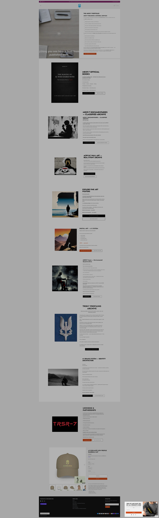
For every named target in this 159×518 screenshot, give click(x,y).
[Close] (156, 503)
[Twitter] (135, 515)
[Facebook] (131, 515)
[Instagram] (133, 515)
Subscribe (133, 512)
